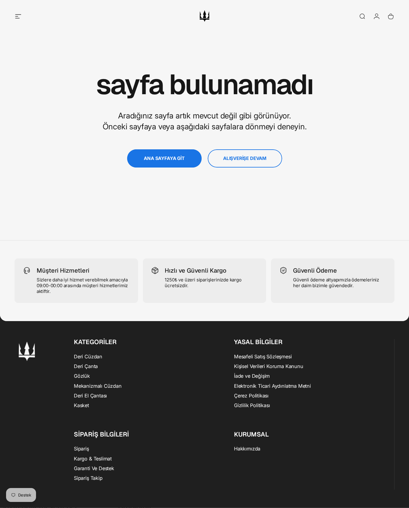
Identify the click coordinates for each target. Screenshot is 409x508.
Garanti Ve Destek (94, 468)
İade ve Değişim (252, 376)
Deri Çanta (86, 366)
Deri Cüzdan (88, 356)
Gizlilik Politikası (252, 405)
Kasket (81, 405)
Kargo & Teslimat (93, 458)
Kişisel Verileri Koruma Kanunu (268, 366)
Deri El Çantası (90, 396)
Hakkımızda (247, 449)
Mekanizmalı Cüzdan (98, 386)
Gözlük (82, 376)
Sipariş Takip (88, 478)
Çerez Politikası (251, 396)
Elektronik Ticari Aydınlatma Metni (272, 386)
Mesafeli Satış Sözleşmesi (263, 356)
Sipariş (81, 449)
